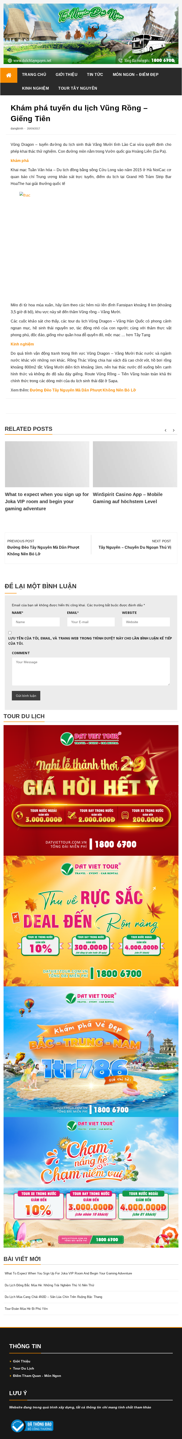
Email (73, 612)
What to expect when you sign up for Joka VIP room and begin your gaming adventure (47, 501)
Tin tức (95, 75)
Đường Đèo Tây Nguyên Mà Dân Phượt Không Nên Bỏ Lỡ (83, 390)
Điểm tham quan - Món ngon (37, 1376)
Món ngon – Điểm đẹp (136, 75)
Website (129, 612)
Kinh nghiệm (35, 88)
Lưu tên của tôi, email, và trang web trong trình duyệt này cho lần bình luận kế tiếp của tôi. (90, 641)
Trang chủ (34, 75)
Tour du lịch (23, 1368)
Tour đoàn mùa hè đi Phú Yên (26, 1308)
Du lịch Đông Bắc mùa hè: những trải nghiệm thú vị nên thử (49, 1285)
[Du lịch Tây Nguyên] (8, 75)
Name (17, 612)
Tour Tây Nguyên (77, 88)
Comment (21, 653)
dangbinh (17, 128)
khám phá (20, 161)
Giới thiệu (66, 75)
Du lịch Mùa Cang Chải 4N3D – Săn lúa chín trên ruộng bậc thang (53, 1297)
